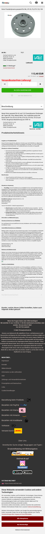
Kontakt (4, 364)
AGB (3, 376)
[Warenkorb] (36, 3)
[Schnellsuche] (30, 3)
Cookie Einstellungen (8, 390)
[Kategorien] (42, 3)
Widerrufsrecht (6, 368)
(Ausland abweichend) (9, 68)
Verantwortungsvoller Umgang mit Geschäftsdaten (17, 514)
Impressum (5, 361)
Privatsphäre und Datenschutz (11, 383)
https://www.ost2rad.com (13, 483)
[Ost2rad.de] (4, 3)
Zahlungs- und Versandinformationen (14, 379)
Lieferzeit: (29, 63)
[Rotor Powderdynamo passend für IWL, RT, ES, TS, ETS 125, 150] (22, 25)
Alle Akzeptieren (22, 518)
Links (3, 387)
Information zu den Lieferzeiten (12, 372)
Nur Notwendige (22, 524)
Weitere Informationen (22, 530)
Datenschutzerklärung (34, 507)
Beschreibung (7, 106)
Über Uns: (22, 441)
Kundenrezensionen (10, 295)
